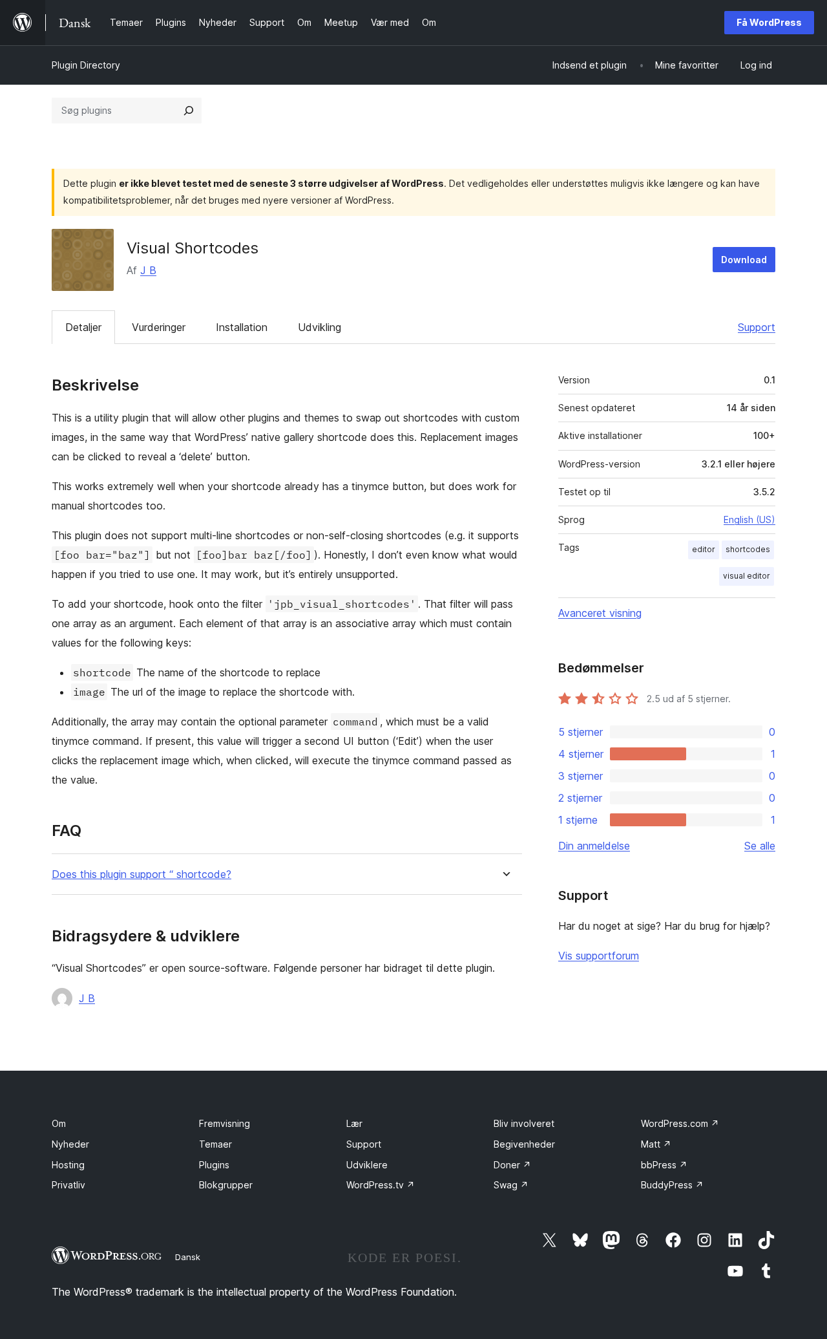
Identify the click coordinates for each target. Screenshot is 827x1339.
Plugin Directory (86, 64)
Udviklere (367, 1164)
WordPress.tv (380, 1184)
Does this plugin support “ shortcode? (141, 874)
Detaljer (83, 327)
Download (744, 259)
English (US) (749, 519)
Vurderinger (158, 327)
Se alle (759, 845)
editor (703, 549)
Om (59, 1123)
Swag (511, 1184)
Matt (656, 1144)
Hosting (68, 1164)
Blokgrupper (226, 1184)
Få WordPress (769, 22)
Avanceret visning (600, 612)
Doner (512, 1164)
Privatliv (68, 1184)
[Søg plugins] (189, 110)
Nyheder (70, 1144)
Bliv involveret (524, 1123)
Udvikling (319, 327)
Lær (354, 1123)
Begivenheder (524, 1144)
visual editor (746, 576)
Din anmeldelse (594, 845)
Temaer (215, 1144)
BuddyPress (672, 1184)
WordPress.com (680, 1123)
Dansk (187, 1257)
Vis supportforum (598, 955)
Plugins (214, 1164)
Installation (241, 327)
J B (148, 270)
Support (756, 327)
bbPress (664, 1164)
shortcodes (748, 549)
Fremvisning (224, 1123)
